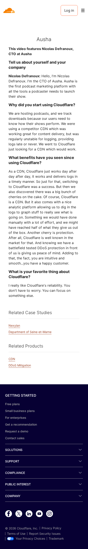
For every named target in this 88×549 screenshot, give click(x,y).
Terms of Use (16, 533)
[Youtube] (39, 514)
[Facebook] (8, 514)
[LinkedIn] (29, 514)
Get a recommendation (21, 424)
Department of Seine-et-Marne (30, 332)
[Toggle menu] (83, 10)
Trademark (56, 538)
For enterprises (15, 417)
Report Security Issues (44, 533)
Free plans (12, 404)
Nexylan (14, 325)
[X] (18, 514)
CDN (12, 359)
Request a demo (16, 431)
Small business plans (20, 411)
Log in (69, 10)
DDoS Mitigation (20, 365)
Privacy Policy (51, 528)
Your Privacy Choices (30, 538)
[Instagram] (49, 514)
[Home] (9, 10)
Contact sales (15, 438)
